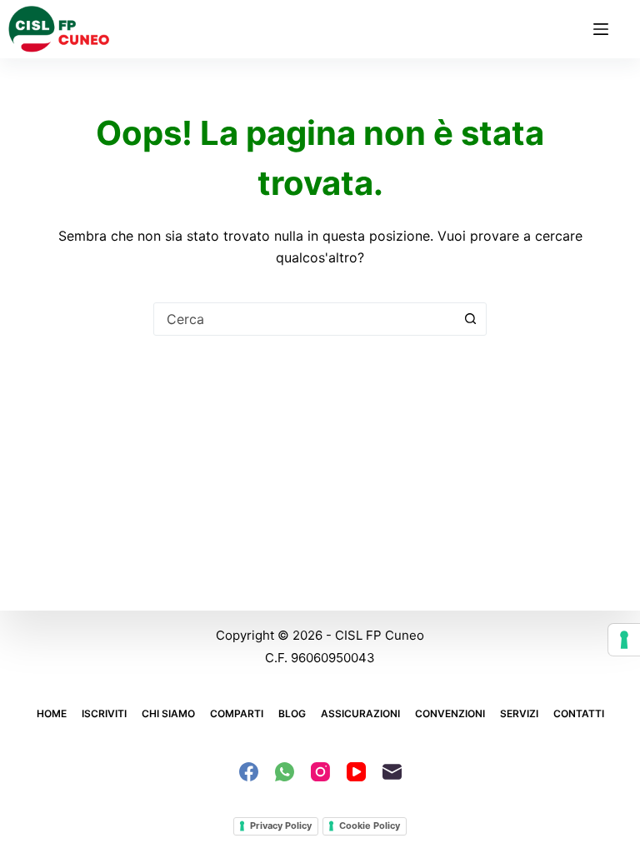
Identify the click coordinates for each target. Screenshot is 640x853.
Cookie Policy (369, 825)
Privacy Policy (281, 825)
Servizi (519, 713)
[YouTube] (356, 771)
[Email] (392, 771)
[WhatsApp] (284, 771)
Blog (292, 713)
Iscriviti (104, 713)
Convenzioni (450, 713)
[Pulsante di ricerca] (470, 319)
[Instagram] (320, 771)
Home (52, 713)
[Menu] (600, 29)
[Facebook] (248, 771)
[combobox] (304, 319)
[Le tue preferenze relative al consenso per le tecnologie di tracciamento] (624, 640)
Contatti (578, 713)
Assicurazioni (360, 713)
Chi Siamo (168, 713)
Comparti (236, 713)
